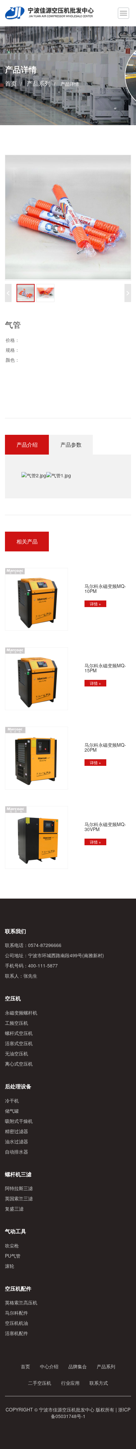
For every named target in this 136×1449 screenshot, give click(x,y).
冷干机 (12, 1100)
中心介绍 (49, 1366)
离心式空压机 (19, 1063)
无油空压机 (16, 1053)
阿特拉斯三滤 (19, 1188)
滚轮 (9, 1266)
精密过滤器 (16, 1131)
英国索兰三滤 (19, 1198)
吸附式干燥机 (19, 1121)
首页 (11, 83)
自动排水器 (16, 1151)
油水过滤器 (16, 1141)
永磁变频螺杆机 (21, 1012)
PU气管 (12, 1255)
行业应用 (70, 1382)
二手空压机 (39, 1382)
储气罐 (12, 1110)
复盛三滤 (14, 1208)
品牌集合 (77, 1366)
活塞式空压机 (19, 1043)
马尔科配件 (16, 1312)
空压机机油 (16, 1323)
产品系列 (39, 83)
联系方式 (98, 1382)
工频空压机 (16, 1022)
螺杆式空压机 (19, 1033)
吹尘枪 (12, 1245)
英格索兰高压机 (21, 1302)
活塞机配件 (16, 1333)
